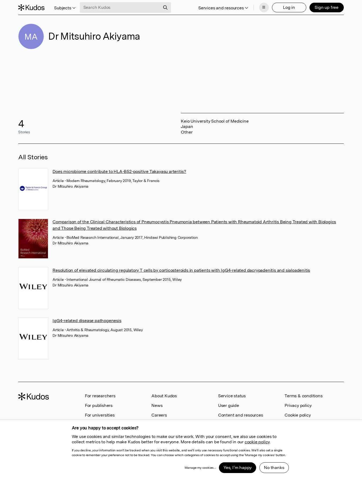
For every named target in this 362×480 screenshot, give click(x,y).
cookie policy (257, 441)
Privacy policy (298, 405)
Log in (289, 7)
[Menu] (264, 7)
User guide (228, 405)
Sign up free (326, 7)
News (156, 405)
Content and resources (240, 415)
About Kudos (164, 395)
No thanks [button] (274, 467)
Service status (232, 395)
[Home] (31, 7)
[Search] (165, 7)
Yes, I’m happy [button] (237, 467)
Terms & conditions (303, 395)
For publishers (99, 405)
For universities (100, 415)
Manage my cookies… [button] (200, 468)
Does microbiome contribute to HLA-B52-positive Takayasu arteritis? (119, 171)
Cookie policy (298, 415)
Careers (159, 415)
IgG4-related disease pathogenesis (87, 320)
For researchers (100, 395)
